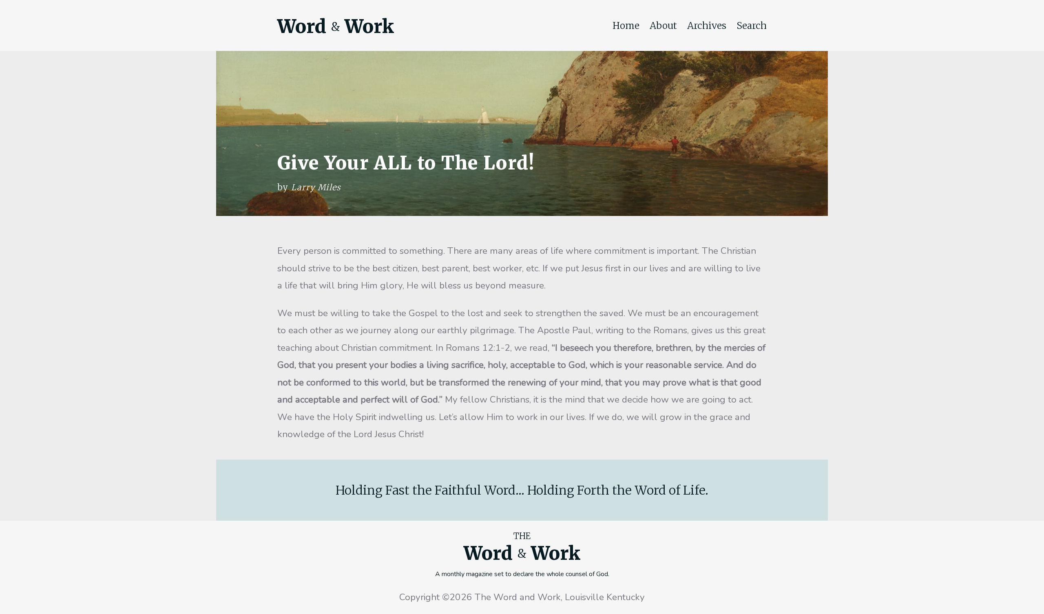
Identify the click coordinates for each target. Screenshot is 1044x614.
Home (626, 25)
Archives (706, 25)
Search (752, 25)
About (663, 25)
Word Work (335, 26)
